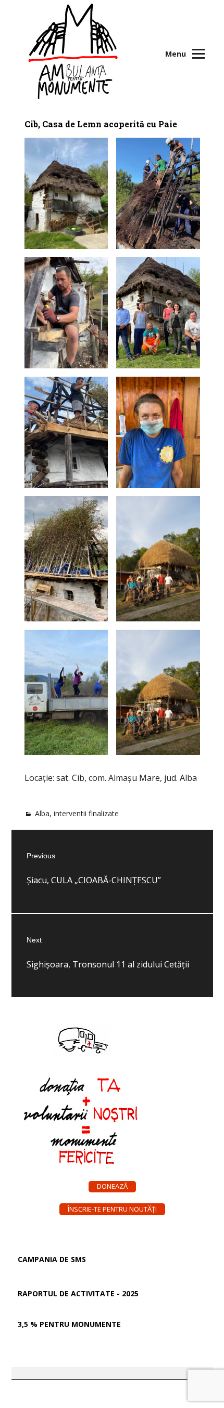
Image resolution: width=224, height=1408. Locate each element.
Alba (42, 813)
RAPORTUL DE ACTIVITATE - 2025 (78, 1293)
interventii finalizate (86, 813)
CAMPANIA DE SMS (52, 1259)
